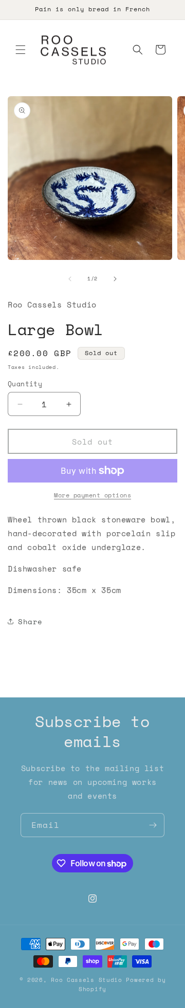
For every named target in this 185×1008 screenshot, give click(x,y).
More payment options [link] (92, 495)
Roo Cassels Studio (88, 980)
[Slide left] (70, 279)
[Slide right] (115, 279)
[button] (20, 49)
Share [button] (30, 621)
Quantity (25, 384)
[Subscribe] (152, 825)
